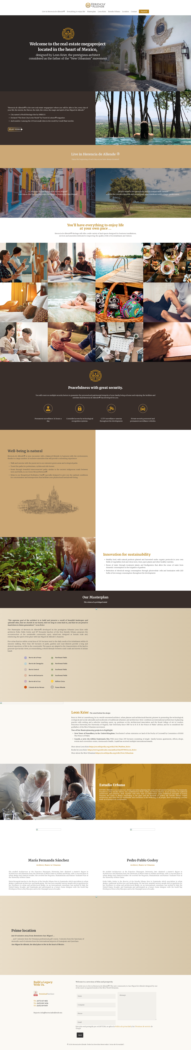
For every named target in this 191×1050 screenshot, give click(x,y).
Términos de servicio (143, 1026)
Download (43, 994)
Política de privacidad (123, 1026)
